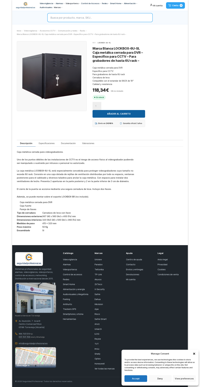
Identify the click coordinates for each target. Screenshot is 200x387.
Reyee (98, 339)
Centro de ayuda (134, 259)
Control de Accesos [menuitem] (90, 3)
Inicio (19, 31)
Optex (98, 358)
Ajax (97, 309)
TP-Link (98, 274)
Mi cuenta (130, 279)
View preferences (184, 378)
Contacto (130, 264)
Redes (66, 279)
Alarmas (67, 264)
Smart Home (69, 284)
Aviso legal (163, 259)
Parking (66, 299)
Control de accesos (72, 274)
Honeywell (100, 363)
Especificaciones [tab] (47, 143)
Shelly (97, 354)
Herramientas (69, 319)
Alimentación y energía (74, 289)
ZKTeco (98, 284)
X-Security (100, 289)
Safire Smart (101, 319)
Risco (97, 314)
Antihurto (67, 304)
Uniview (98, 259)
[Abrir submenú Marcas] (62, 7)
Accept (136, 378)
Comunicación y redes (67, 31)
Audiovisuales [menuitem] (46, 7)
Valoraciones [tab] (88, 143)
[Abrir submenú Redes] (108, 3)
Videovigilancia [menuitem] (46, 3)
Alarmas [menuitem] (59, 3)
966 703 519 (24, 333)
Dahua (98, 299)
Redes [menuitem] (105, 3)
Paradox (98, 264)
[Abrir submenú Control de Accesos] (100, 3)
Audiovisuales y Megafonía (75, 294)
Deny (160, 378)
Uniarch (98, 329)
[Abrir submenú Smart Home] (122, 3)
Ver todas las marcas (105, 368)
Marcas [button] (57, 7)
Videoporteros (70, 269)
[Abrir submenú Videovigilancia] (54, 3)
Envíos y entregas (134, 269)
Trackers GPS (69, 309)
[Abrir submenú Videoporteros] (79, 3)
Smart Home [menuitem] (115, 3)
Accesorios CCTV (47, 31)
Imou (97, 349)
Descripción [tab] (26, 143)
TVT (97, 344)
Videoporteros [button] (72, 3)
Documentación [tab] (68, 143)
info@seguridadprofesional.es (33, 343)
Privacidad (162, 264)
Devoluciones (132, 274)
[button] (194, 353)
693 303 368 (24, 337)
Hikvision (99, 304)
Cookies (162, 269)
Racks (82, 31)
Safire (97, 294)
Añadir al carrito (119, 114)
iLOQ (97, 334)
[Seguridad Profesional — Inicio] (25, 5)
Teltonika (99, 269)
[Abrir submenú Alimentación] (136, 3)
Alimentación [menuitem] (130, 3)
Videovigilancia (30, 31)
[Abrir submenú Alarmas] (64, 3)
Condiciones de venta (168, 274)
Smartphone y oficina (73, 314)
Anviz (97, 324)
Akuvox (98, 279)
